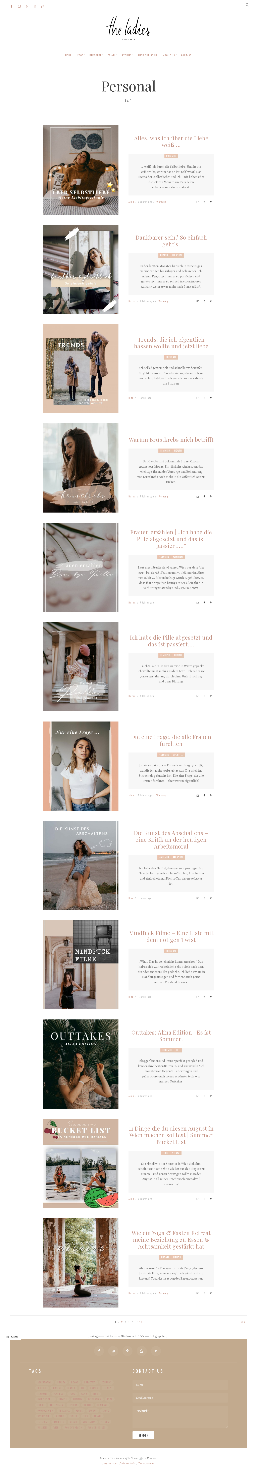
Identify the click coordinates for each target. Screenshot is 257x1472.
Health (164, 255)
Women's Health (73, 1427)
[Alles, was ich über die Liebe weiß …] (80, 211)
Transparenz (146, 1463)
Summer (60, 1416)
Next (244, 1322)
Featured (43, 1393)
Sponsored (44, 1416)
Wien (56, 1427)
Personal (177, 255)
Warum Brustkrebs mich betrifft (171, 439)
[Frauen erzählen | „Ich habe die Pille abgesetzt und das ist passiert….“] (80, 608)
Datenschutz (127, 1463)
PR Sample (64, 1410)
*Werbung (161, 201)
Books (74, 1382)
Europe (165, 1257)
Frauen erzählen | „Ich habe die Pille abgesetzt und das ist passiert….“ (171, 538)
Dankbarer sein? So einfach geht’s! (171, 241)
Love (109, 1399)
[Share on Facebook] (204, 202)
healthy (77, 1399)
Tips (85, 1416)
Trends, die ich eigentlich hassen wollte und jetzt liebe (171, 343)
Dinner (71, 1388)
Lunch (41, 1405)
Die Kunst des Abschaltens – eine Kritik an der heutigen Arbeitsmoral (171, 839)
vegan (73, 1421)
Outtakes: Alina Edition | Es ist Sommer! (171, 1036)
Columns (171, 155)
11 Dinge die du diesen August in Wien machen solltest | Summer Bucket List (171, 1135)
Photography (45, 1410)
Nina (131, 397)
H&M (95, 1393)
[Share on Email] (198, 202)
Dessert (57, 1388)
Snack (106, 1410)
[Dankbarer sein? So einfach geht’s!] (80, 310)
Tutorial (43, 1421)
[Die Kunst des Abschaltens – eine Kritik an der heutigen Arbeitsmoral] (80, 906)
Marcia (132, 301)
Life (178, 1050)
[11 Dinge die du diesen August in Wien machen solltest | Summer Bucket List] (80, 1204)
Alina (131, 201)
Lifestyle (178, 754)
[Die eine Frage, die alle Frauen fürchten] (80, 807)
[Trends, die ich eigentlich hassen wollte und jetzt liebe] (80, 409)
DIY (83, 1388)
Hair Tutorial (45, 1399)
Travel (97, 1416)
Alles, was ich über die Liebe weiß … (171, 141)
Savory (93, 1410)
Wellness (42, 1427)
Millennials (56, 1405)
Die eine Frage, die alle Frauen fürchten (171, 740)
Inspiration (94, 1399)
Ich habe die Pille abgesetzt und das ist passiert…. (171, 641)
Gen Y (84, 1393)
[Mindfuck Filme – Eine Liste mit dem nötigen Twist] (80, 1006)
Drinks (94, 1388)
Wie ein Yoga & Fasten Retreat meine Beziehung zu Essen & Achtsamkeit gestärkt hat (171, 1239)
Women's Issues (96, 1427)
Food (165, 1153)
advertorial (44, 1382)
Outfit (87, 1405)
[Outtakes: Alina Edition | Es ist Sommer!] (80, 1105)
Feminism (165, 450)
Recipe (79, 1410)
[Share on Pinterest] (210, 202)
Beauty (61, 1382)
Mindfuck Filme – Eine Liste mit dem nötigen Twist (171, 936)
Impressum (109, 1463)
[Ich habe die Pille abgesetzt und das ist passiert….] (80, 708)
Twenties (59, 1421)
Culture (42, 1388)
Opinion (73, 1405)
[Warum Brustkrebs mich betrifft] (80, 509)
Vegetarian (89, 1421)
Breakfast (90, 1382)
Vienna (175, 1153)
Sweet (73, 1416)
